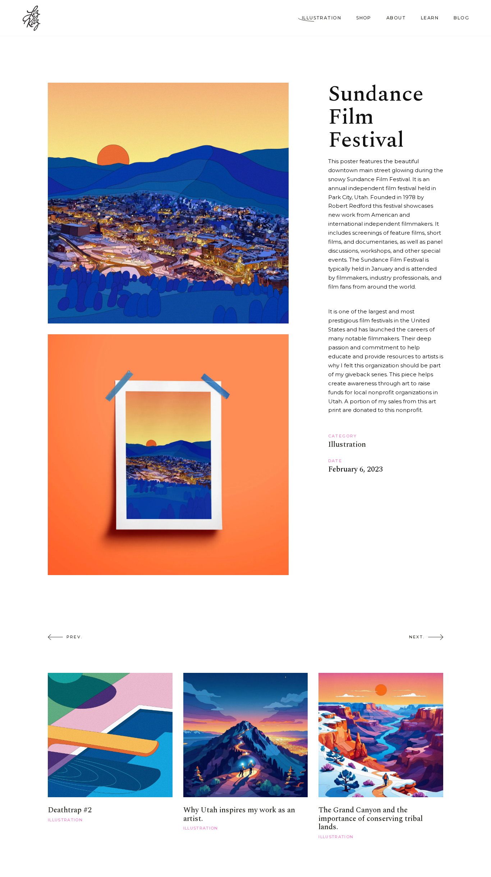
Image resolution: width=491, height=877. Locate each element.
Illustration (347, 444)
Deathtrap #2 (70, 810)
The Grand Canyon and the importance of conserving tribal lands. (370, 818)
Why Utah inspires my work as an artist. (239, 814)
